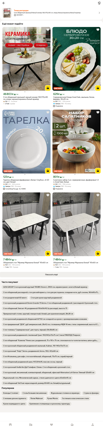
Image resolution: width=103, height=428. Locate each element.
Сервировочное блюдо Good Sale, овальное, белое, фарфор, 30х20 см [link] (74, 98)
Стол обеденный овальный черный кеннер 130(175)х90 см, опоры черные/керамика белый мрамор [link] (25, 98)
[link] (45, 287)
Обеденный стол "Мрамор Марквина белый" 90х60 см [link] (25, 263)
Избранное (51, 424)
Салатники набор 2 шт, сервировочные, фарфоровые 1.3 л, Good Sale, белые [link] (76, 181)
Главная (10, 424)
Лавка (31, 424)
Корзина (72, 424)
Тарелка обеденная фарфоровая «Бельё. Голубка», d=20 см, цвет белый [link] (26, 181)
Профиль (92, 424)
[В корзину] (48, 88)
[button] (3, 3)
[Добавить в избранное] (47, 29)
